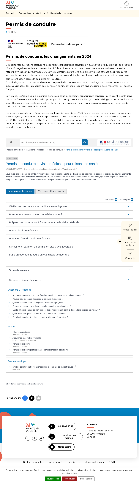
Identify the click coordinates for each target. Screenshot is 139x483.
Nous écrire (64, 447)
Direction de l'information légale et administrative (25, 384)
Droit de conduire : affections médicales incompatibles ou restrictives (43, 367)
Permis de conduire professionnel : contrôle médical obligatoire (40, 350)
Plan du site (73, 462)
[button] (69, 206)
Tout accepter (53, 479)
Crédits (112, 462)
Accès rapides (126, 7)
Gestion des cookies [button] (33, 462)
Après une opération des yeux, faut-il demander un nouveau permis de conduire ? (48, 295)
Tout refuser (69, 479)
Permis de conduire (55, 150)
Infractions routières (21, 332)
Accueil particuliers (15, 150)
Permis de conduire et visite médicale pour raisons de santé (92, 150)
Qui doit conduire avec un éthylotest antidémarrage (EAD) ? (38, 302)
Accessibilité (55, 462)
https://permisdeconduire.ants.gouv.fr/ (26, 72)
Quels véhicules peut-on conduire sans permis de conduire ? (39, 313)
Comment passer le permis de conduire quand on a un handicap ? (41, 306)
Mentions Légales (94, 462)
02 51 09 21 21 (65, 426)
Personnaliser (86, 479)
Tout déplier (125, 199)
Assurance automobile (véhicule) (27, 338)
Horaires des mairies (69, 436)
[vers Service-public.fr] (114, 142)
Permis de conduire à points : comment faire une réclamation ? (40, 317)
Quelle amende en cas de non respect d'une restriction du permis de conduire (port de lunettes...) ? (56, 310)
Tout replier (110, 199)
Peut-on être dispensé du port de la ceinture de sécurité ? (37, 299)
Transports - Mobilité (35, 150)
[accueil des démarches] (11, 141)
